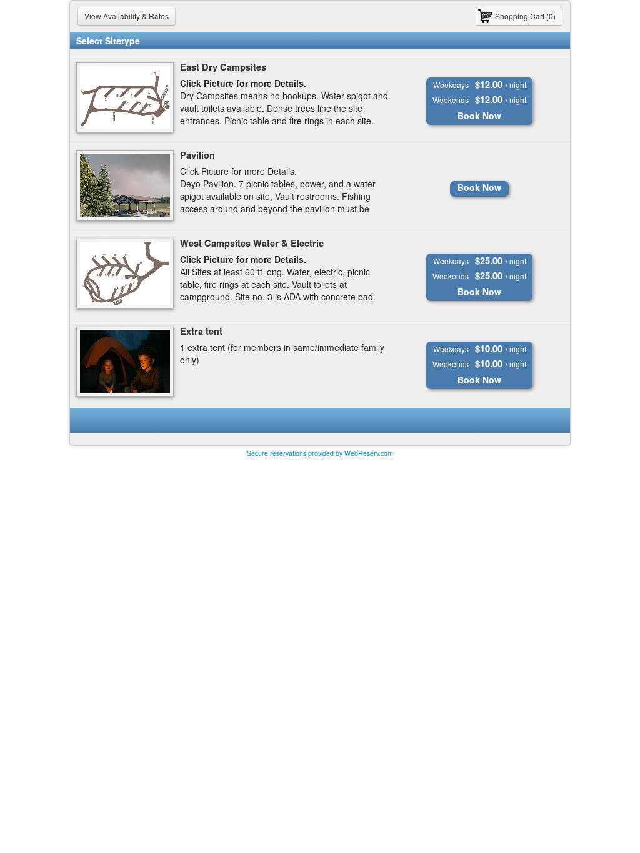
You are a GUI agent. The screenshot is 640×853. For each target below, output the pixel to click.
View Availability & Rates (126, 16)
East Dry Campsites (223, 67)
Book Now (479, 115)
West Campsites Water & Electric (252, 243)
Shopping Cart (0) (525, 16)
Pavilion (197, 155)
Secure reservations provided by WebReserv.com (320, 453)
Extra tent (201, 331)
